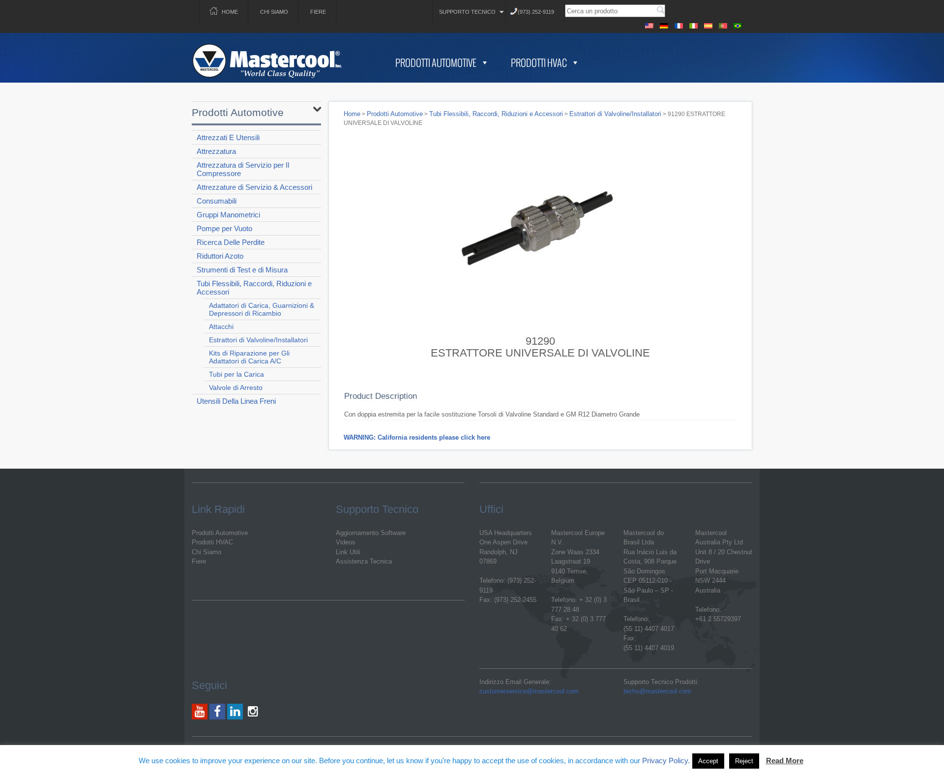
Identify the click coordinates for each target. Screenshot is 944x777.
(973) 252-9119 (536, 12)
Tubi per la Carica (236, 374)
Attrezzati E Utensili (228, 137)
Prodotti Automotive (435, 62)
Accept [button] (708, 761)
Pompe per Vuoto (224, 228)
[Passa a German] (664, 24)
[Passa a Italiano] (693, 24)
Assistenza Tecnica (364, 561)
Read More (784, 760)
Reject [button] (744, 761)
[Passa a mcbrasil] (737, 24)
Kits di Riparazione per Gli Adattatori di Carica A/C (249, 357)
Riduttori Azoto (220, 256)
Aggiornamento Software (371, 533)
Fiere (318, 12)
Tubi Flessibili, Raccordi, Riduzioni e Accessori (254, 287)
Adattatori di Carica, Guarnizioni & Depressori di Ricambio (261, 309)
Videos (345, 542)
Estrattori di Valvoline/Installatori (258, 340)
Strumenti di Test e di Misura (242, 270)
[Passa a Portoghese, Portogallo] (723, 24)
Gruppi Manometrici (228, 214)
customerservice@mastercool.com (529, 691)
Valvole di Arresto (236, 387)
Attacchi (221, 326)
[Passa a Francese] (678, 24)
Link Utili (348, 552)
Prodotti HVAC (539, 62)
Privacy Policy (665, 760)
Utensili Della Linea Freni (236, 401)
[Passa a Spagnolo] (708, 24)
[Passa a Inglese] (649, 24)
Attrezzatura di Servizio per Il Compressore (243, 169)
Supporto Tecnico (467, 12)
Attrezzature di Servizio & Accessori (254, 187)
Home (230, 12)
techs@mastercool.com (657, 691)
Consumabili (216, 201)
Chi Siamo (274, 12)
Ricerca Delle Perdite (231, 242)
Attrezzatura (216, 151)
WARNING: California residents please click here (417, 437)
